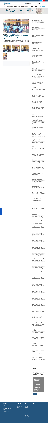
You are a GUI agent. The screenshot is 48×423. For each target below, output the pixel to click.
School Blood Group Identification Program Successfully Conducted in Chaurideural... (37, 87)
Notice (27, 6)
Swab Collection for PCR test (36, 33)
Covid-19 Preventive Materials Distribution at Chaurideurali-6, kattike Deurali (38, 322)
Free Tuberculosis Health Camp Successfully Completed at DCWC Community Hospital (37, 71)
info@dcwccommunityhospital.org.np (9, 406)
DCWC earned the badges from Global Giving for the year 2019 (38, 48)
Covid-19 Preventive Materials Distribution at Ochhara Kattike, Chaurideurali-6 (38, 312)
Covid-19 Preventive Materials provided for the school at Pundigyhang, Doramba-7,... (38, 255)
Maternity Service (27, 414)
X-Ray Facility (26, 407)
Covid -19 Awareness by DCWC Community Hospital (36, 45)
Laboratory (26, 406)
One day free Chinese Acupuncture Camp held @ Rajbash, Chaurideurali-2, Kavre (38, 362)
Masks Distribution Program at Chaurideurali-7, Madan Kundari (36, 327)
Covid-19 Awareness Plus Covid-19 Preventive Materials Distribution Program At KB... (38, 227)
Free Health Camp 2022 (35, 27)
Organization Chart (20, 408)
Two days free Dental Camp (36, 200)
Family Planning (27, 415)
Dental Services (27, 416)
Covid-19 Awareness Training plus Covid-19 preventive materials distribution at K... (38, 317)
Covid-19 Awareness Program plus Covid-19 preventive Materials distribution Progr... (38, 302)
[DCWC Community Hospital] (7, 48)
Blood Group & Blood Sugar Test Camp (38, 208)
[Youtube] (44, 0)
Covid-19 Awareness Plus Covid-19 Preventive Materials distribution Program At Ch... (38, 305)
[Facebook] (39, 0)
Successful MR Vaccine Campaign (37, 184)
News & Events (8, 9)
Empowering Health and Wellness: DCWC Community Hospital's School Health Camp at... (38, 187)
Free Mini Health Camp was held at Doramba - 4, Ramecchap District (37, 357)
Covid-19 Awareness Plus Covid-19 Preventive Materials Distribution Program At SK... (38, 238)
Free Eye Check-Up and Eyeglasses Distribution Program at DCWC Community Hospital (38, 62)
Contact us (36, 6)
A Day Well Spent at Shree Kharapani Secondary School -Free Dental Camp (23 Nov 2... (38, 117)
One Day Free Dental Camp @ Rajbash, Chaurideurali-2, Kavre (38, 51)
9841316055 (4, 409)
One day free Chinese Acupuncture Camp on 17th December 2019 (38, 360)
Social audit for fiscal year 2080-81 (37, 20)
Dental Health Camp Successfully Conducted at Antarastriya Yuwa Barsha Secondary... (38, 93)
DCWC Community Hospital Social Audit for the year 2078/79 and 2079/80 (38, 190)
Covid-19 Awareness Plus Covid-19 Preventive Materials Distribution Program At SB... (38, 220)
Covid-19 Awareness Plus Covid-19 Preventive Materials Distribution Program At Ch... (38, 217)
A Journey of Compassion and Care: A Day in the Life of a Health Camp (38, 149)
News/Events (23, 6)
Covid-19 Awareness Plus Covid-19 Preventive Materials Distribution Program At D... (38, 265)
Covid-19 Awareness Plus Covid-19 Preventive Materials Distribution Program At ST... (38, 241)
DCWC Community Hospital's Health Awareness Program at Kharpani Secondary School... (38, 193)
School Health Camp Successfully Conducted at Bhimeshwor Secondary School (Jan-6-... (37, 102)
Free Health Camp (35, 29)
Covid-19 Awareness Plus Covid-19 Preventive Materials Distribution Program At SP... (38, 224)
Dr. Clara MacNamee (35, 38)
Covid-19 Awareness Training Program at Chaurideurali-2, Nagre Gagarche (38, 338)
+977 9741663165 (8, 408)
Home (4, 6)
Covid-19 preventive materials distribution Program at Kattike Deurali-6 (38, 314)
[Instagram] (42, 0)
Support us (31, 6)
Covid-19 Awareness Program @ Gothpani (38, 353)
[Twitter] (41, 0)
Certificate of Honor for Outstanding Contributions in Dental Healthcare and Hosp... (37, 159)
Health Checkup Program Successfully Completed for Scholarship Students (38, 65)
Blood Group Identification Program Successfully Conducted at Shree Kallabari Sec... (38, 96)
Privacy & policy (19, 412)
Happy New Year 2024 (35, 196)
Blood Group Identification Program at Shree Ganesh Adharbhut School (38, 134)
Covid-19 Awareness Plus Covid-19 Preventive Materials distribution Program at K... (38, 261)
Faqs (18, 407)
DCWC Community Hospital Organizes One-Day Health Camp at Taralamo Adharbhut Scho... (38, 155)
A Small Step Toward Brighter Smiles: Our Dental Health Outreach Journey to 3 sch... (38, 99)
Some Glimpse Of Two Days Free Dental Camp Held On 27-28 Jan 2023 (38, 198)
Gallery (19, 6)
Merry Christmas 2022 (35, 202)
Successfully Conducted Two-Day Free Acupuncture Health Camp (38, 68)
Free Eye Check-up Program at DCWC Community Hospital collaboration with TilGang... (37, 140)
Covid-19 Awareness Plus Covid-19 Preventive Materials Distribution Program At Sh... (38, 245)
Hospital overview (9, 6)
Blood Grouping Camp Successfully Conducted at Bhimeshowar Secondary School (37, 113)
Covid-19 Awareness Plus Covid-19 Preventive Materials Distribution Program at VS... (38, 299)
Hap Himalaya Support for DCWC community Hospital (37, 43)
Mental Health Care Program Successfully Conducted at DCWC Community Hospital (38, 90)
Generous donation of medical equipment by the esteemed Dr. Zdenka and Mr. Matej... (38, 182)
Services (15, 6)
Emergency (26, 408)
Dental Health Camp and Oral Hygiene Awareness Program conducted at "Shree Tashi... (38, 165)
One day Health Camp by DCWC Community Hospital (37, 56)
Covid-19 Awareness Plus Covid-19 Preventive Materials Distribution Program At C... (38, 271)
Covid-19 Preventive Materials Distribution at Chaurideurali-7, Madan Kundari (38, 325)
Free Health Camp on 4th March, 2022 (37, 210)
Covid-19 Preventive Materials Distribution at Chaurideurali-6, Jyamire (38, 320)
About (18, 405)
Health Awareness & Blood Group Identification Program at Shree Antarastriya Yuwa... (37, 131)
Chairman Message (20, 406)
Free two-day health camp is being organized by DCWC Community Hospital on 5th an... (38, 146)
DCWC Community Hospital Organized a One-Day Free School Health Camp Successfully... (38, 152)
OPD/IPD (26, 405)
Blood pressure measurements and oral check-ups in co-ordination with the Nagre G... (38, 168)
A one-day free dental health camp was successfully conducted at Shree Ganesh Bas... (38, 80)
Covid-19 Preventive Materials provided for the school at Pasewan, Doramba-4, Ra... (38, 258)
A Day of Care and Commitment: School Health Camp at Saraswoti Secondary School (38, 83)
